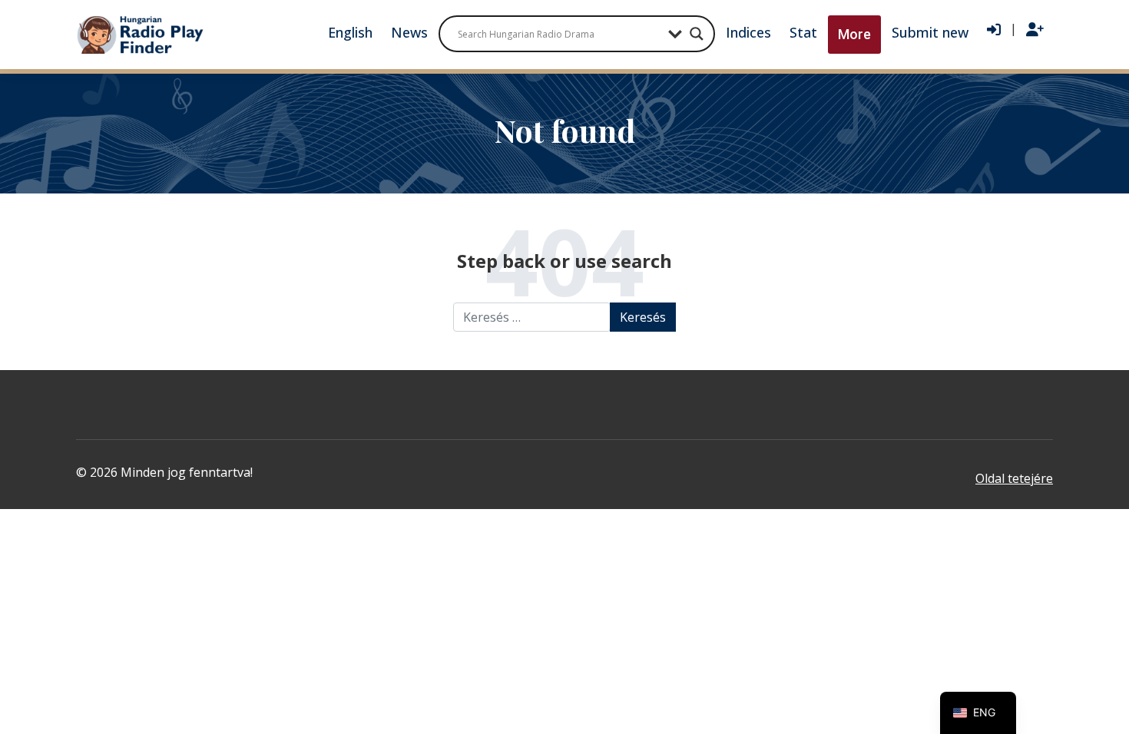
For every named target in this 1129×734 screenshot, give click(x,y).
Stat (803, 32)
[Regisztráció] (1034, 30)
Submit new (930, 32)
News (409, 32)
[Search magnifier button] (696, 34)
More (854, 34)
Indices (748, 32)
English (350, 32)
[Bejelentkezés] (993, 30)
